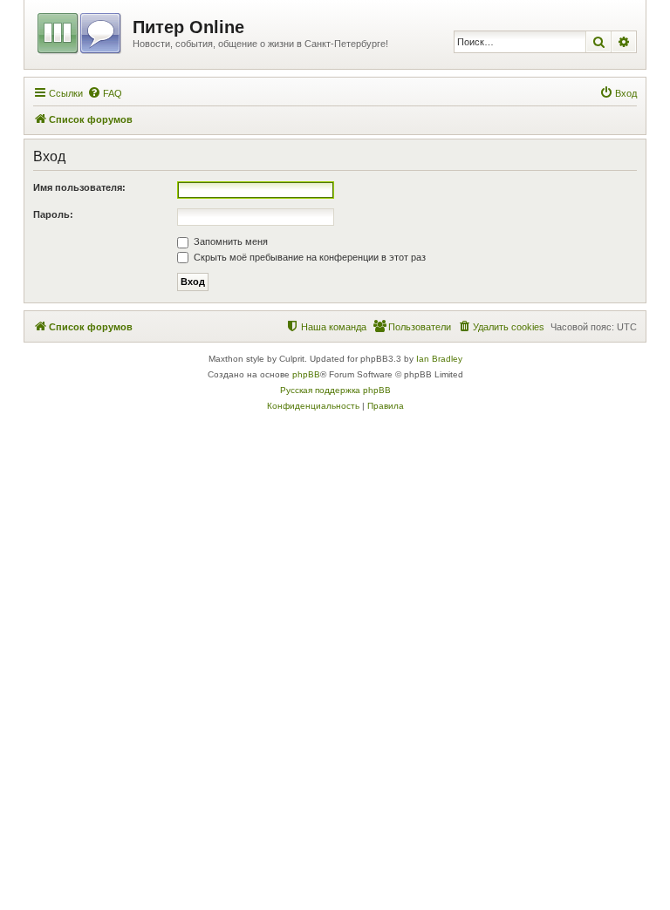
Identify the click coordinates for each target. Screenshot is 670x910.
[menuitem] (104, 93)
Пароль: (53, 214)
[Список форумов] (81, 30)
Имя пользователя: (79, 187)
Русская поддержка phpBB (335, 390)
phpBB (306, 374)
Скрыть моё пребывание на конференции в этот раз (308, 257)
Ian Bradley (439, 358)
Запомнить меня (229, 241)
